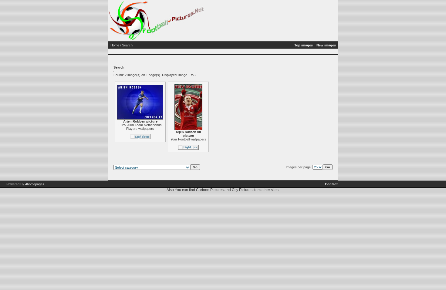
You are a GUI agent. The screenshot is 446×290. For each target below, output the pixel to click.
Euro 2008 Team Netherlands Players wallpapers (140, 126)
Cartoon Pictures (210, 190)
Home (114, 45)
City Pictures (242, 190)
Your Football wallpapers (188, 139)
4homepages (34, 184)
